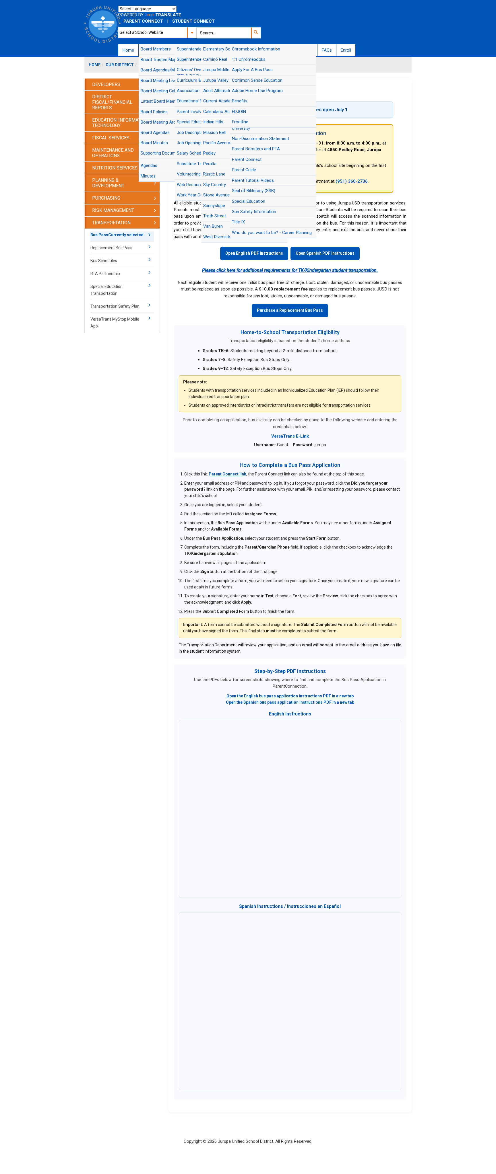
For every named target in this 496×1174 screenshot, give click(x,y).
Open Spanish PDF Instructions (325, 253)
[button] (255, 33)
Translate (168, 14)
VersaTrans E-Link (290, 436)
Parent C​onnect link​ (227, 474)
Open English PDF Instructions (254, 253)
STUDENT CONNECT (193, 21)
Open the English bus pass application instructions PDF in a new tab (290, 696)
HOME (94, 65)
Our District (120, 65)
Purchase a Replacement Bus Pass (290, 310)
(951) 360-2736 (352, 181)
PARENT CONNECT (143, 21)
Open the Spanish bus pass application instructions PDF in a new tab (290, 702)
